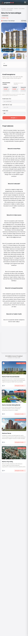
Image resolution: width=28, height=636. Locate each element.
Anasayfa (3, 8)
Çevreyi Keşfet (9, 50)
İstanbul (16, 8)
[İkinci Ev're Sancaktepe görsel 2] (5, 56)
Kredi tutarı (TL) (6, 98)
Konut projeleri (10, 8)
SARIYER (23, 363)
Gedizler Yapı (4, 18)
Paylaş (24, 20)
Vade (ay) (5, 110)
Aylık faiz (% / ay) (7, 104)
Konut (5, 65)
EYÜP (24, 448)
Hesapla (13, 118)
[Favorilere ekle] (3, 363)
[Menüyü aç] (25, 2)
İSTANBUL (19, 363)
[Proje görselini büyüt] (14, 37)
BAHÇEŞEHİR (22, 419)
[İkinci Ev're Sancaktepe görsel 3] (12, 56)
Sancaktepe (21, 8)
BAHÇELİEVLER (22, 391)
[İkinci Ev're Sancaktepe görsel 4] (19, 56)
